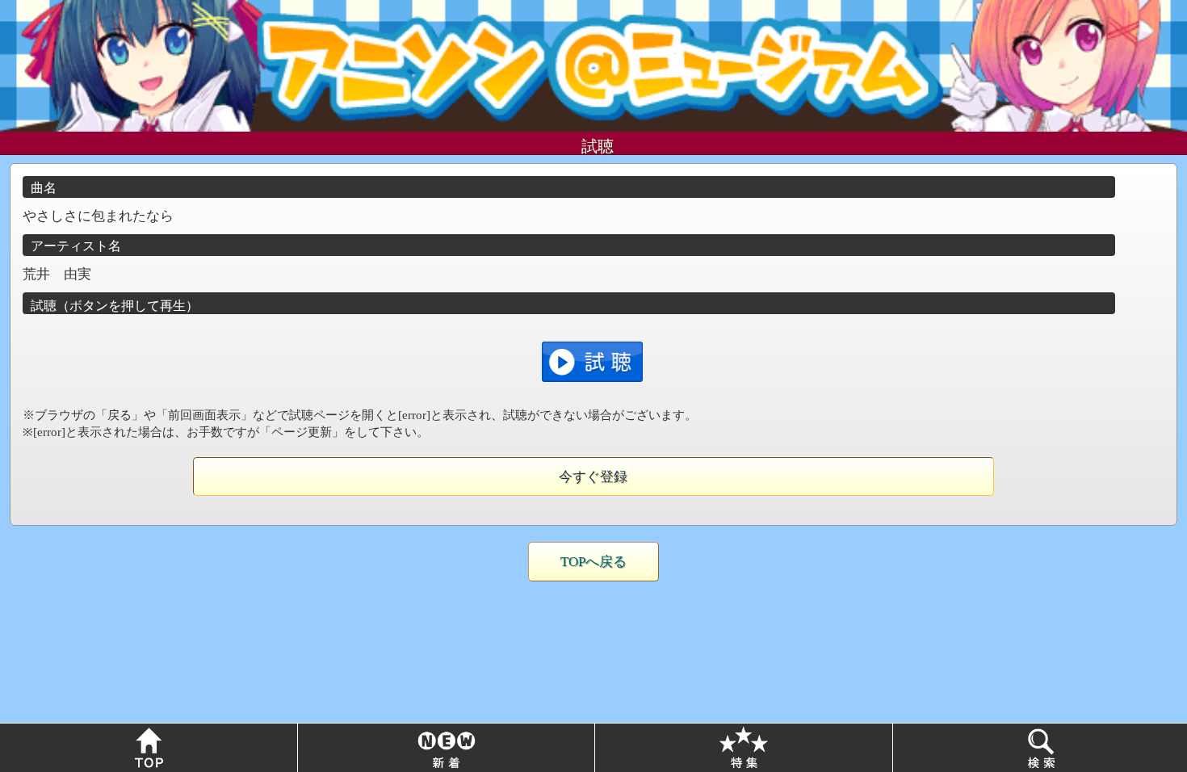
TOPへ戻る (593, 561)
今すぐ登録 (593, 477)
